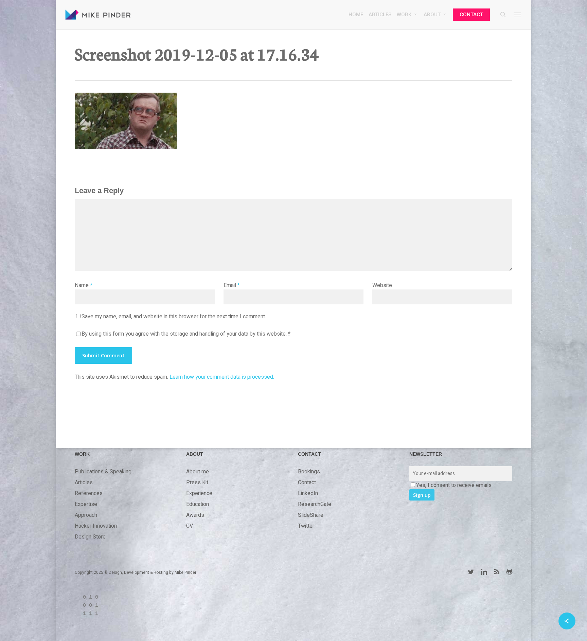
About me (197, 472)
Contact (307, 482)
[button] (518, 14)
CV (189, 526)
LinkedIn (308, 493)
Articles (84, 482)
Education (197, 504)
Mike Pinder (185, 572)
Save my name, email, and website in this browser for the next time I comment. (174, 317)
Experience (199, 493)
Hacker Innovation (96, 526)
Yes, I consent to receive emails (454, 485)
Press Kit (197, 482)
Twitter (306, 526)
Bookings (309, 472)
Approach (86, 515)
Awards (195, 515)
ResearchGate (314, 504)
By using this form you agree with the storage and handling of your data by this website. (186, 334)
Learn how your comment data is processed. (222, 377)
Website (382, 285)
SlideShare (310, 515)
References (89, 493)
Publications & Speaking (103, 472)
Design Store (90, 537)
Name (83, 285)
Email (232, 285)
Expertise (86, 504)
